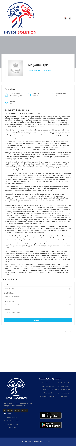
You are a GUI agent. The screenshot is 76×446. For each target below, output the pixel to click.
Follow (48, 70)
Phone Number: (9, 301)
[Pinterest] (22, 410)
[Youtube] (15, 410)
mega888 (50, 219)
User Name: (8, 285)
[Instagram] (11, 410)
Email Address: (9, 293)
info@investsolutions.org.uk (14, 406)
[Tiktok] (26, 410)
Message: (7, 309)
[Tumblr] (18, 410)
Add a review (35, 70)
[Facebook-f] (4, 410)
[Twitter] (8, 410)
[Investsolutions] (19, 18)
